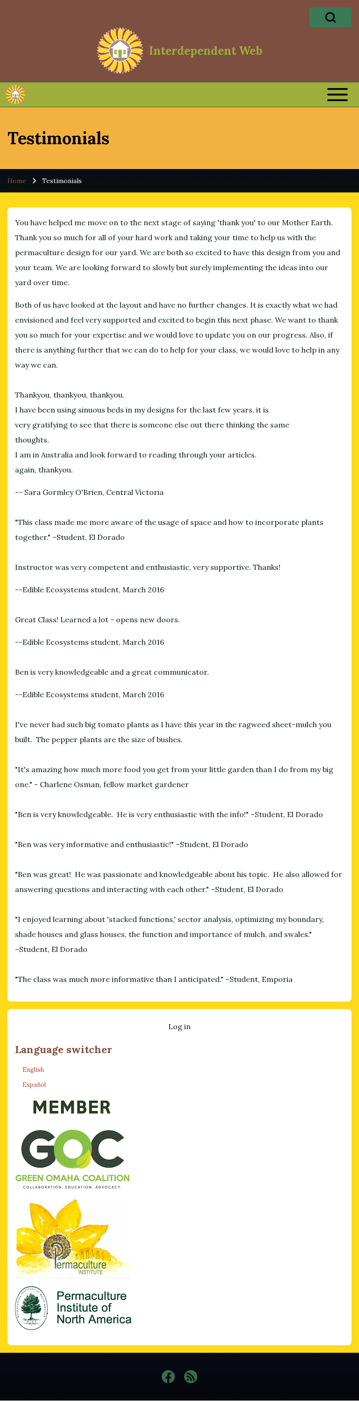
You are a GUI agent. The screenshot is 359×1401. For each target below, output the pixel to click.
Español (34, 1085)
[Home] (120, 50)
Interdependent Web (205, 51)
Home (16, 181)
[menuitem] (179, 1026)
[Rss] (190, 1377)
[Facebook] (168, 1377)
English (33, 1070)
